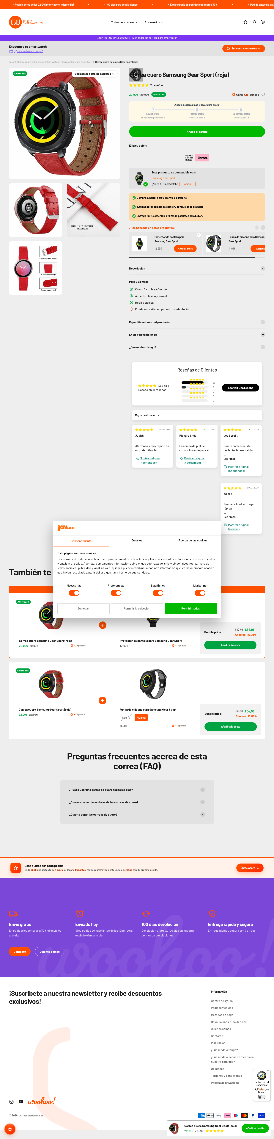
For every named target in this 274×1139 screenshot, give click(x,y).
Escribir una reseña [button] (240, 387)
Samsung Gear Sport (163, 178)
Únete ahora (248, 867)
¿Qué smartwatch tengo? (28, 51)
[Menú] (268, 1071)
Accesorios (152, 22)
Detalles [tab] (137, 540)
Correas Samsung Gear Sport (77, 61)
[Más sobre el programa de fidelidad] (263, 94)
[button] (139, 85)
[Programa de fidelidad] (9, 1129)
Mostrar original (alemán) (238, 527)
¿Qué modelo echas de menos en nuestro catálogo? (232, 1059)
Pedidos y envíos (222, 1007)
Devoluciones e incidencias (229, 1022)
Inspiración (218, 1042)
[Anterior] (257, 227)
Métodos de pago (222, 1014)
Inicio (12, 61)
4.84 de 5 (163, 385)
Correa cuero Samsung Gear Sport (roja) (116, 61)
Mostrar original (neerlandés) (150, 460)
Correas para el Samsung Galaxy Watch (38, 61)
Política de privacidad (225, 1082)
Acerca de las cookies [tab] (193, 540)
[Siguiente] (263, 227)
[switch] (116, 593)
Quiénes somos (50, 951)
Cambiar (187, 184)
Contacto (20, 951)
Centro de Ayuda (222, 1000)
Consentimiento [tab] (81, 540)
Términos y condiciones (226, 1075)
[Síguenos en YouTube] (20, 1101)
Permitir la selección (137, 608)
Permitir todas (190, 608)
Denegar (83, 608)
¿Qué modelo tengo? (224, 1050)
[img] (144, 430)
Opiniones (217, 1068)
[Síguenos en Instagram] (11, 1101)
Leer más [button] (229, 458)
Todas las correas (122, 22)
